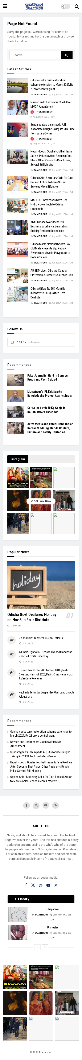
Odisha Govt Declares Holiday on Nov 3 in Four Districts (31, 617)
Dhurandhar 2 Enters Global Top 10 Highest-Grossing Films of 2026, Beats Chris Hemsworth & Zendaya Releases (46, 674)
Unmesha (52, 927)
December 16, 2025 (61, 915)
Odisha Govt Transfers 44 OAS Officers (41, 638)
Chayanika (52, 909)
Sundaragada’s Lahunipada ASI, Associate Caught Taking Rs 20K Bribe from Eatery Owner (52, 129)
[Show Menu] (5, 6)
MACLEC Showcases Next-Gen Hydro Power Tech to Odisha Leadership (48, 204)
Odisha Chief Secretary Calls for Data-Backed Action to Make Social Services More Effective (52, 182)
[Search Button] (77, 6)
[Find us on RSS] (55, 805)
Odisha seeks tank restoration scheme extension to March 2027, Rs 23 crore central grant (51, 84)
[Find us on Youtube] (45, 805)
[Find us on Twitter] (36, 805)
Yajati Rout (40, 94)
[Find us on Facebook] (26, 805)
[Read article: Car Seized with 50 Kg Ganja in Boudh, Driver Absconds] (15, 412)
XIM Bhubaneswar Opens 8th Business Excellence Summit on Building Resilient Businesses (48, 226)
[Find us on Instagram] (40, 885)
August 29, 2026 (59, 94)
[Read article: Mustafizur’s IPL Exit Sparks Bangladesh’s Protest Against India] (15, 396)
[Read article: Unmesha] (18, 932)
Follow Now (42, 501)
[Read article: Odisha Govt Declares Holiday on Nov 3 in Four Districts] (41, 585)
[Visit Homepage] (34, 6)
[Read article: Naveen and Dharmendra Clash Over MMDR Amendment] (17, 107)
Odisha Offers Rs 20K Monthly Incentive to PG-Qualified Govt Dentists (47, 293)
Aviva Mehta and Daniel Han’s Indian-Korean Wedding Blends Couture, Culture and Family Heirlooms (50, 428)
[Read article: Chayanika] (18, 914)
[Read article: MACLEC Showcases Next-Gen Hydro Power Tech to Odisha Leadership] (17, 205)
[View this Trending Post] (32, 112)
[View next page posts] (45, 947)
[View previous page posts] (37, 947)
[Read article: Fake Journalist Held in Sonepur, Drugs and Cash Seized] (15, 380)
